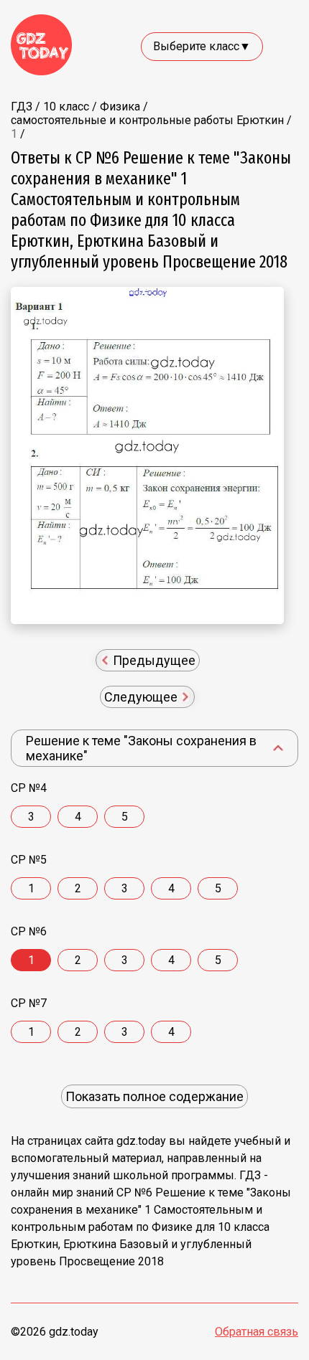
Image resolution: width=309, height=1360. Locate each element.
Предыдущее (152, 660)
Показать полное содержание (154, 1096)
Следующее (142, 696)
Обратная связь (256, 1331)
